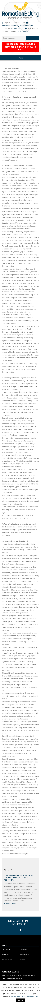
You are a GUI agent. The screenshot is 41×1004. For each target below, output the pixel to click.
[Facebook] (20, 930)
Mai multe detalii (10, 904)
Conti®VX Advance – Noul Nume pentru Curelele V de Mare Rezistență (18, 877)
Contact (22, 960)
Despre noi (23, 949)
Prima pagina (6, 949)
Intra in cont (28, 26)
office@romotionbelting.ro (11, 26)
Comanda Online (7, 960)
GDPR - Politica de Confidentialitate (24, 996)
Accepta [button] (20, 1000)
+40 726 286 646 (23, 31)
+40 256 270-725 (17, 28)
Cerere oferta (24, 954)
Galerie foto (5, 954)
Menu (20, 58)
